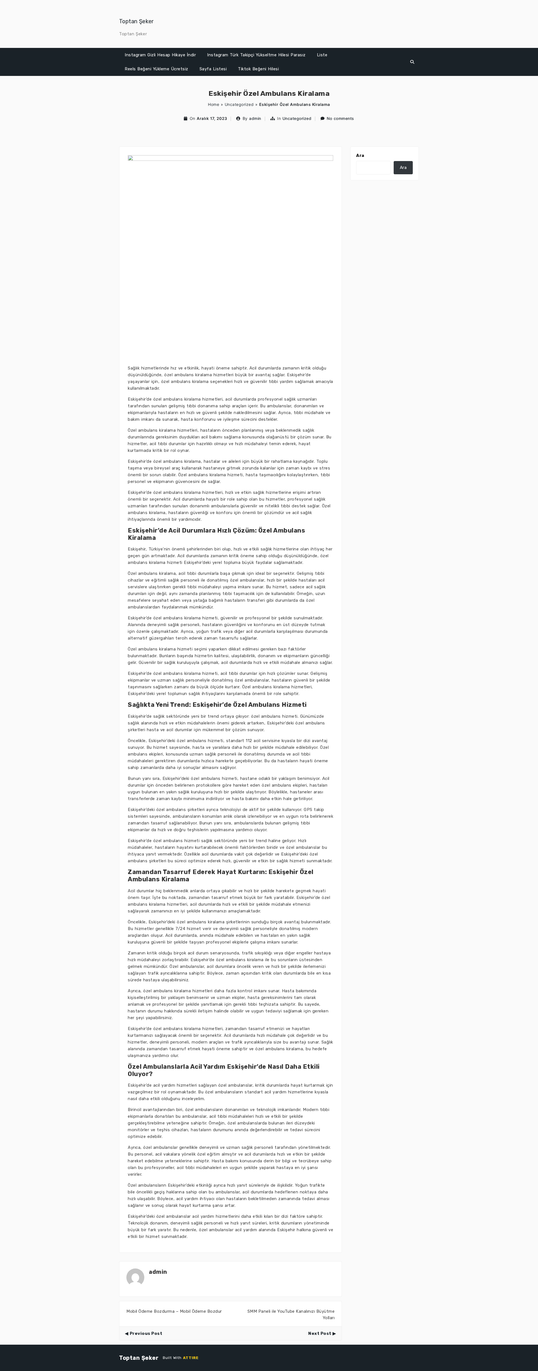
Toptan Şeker (136, 21)
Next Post (319, 1333)
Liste (322, 54)
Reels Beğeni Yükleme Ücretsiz (156, 68)
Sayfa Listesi (213, 68)
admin (255, 118)
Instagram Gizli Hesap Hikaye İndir (160, 54)
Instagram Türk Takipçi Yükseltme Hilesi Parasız (256, 54)
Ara (360, 155)
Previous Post (146, 1333)
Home (213, 104)
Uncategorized (239, 104)
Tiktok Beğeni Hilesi (258, 68)
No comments (340, 118)
